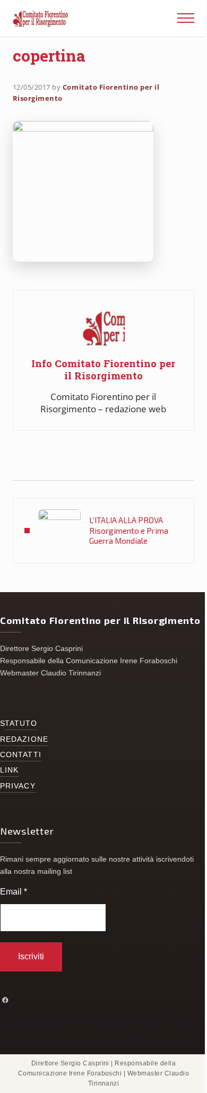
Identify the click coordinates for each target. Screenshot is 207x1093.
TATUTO (21, 723)
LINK (9, 770)
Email (13, 891)
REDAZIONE (24, 739)
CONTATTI (20, 755)
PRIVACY (18, 786)
